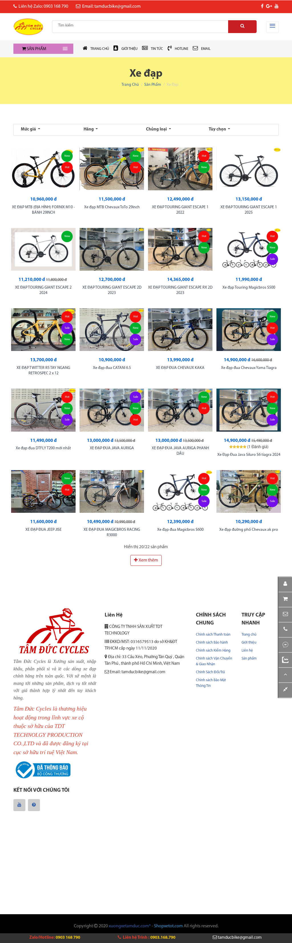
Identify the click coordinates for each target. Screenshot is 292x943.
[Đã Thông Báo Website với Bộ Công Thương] (41, 770)
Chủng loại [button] (157, 129)
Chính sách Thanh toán (213, 634)
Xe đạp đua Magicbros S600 (180, 530)
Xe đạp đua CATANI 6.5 (112, 368)
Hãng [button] (89, 129)
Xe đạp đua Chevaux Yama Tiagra (249, 368)
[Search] (242, 26)
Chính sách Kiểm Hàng (213, 650)
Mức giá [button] (29, 129)
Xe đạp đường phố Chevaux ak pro (248, 530)
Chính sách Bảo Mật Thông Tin (211, 683)
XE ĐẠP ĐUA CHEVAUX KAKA (180, 368)
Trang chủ (130, 85)
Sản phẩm (152, 85)
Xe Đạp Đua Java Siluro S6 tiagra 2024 (248, 455)
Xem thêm (148, 560)
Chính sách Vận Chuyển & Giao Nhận (214, 661)
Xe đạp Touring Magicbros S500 (248, 287)
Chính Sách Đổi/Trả (210, 672)
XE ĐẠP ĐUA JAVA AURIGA (112, 448)
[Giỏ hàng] (285, 599)
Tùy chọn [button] (218, 129)
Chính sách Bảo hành (212, 642)
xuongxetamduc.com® (130, 926)
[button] (285, 614)
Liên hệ (247, 650)
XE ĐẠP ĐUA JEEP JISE (43, 530)
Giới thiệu (249, 642)
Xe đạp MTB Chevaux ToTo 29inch (112, 207)
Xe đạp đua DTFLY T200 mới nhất (43, 448)
